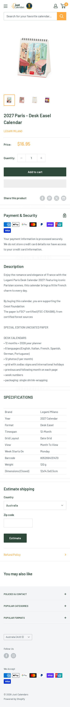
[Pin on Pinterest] (49, 198)
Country (8, 497)
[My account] (55, 6)
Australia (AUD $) (15, 636)
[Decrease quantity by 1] (21, 158)
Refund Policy (12, 554)
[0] (63, 6)
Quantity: (9, 158)
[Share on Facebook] (42, 198)
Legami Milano (13, 131)
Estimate (15, 538)
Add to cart (35, 172)
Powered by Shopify (14, 698)
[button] (35, 183)
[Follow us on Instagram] (13, 655)
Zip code (9, 514)
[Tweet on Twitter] (56, 198)
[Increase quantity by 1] (41, 158)
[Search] (61, 16)
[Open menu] (5, 6)
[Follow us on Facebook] (6, 655)
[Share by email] (63, 198)
